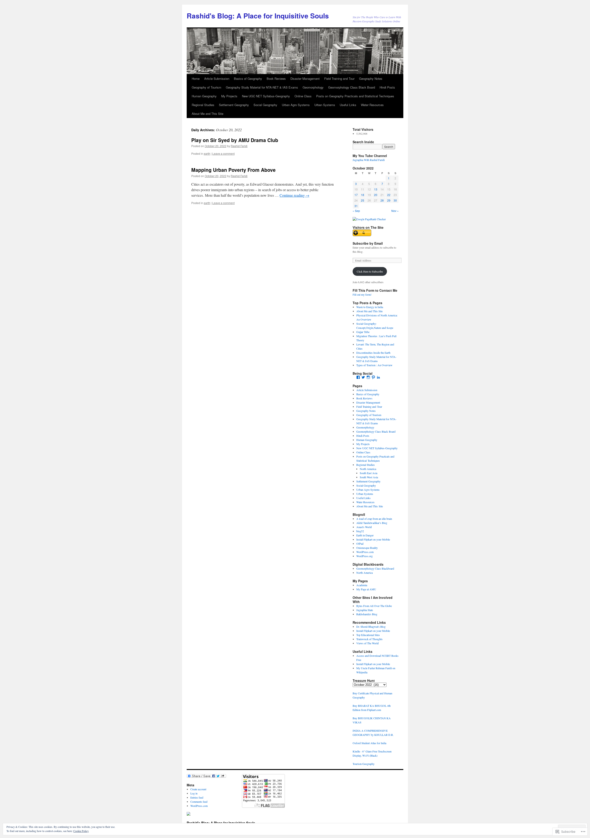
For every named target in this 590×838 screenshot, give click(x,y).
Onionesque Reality (367, 548)
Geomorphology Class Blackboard (375, 568)
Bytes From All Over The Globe (374, 606)
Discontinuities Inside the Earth (373, 352)
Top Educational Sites (368, 635)
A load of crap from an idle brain (374, 518)
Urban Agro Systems (296, 105)
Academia (361, 585)
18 (362, 195)
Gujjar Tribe (362, 332)
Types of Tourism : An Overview (374, 365)
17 (356, 195)
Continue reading (294, 195)
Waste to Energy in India (369, 307)
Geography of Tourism (206, 87)
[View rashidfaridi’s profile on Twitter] (363, 377)
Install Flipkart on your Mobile (373, 539)
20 (375, 195)
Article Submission (216, 78)
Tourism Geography (364, 764)
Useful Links (348, 105)
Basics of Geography (248, 78)
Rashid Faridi (239, 146)
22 (388, 195)
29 (388, 200)
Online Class (303, 96)
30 (395, 200)
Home (196, 78)
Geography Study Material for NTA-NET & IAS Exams (262, 87)
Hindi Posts (387, 87)
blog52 (360, 531)
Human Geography (204, 96)
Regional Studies (203, 105)
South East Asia (368, 473)
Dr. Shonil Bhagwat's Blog (371, 626)
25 (362, 200)
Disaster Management (305, 78)
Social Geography (265, 105)
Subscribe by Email (368, 243)
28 (382, 200)
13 (375, 189)
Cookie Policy (81, 831)
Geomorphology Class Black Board (351, 87)
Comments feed (198, 801)
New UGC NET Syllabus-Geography (266, 96)
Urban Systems (324, 105)
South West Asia (369, 477)
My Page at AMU (366, 589)
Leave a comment (223, 153)
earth (207, 153)
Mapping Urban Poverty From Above (233, 169)
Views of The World (367, 643)
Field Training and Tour (339, 78)
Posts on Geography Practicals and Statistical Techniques (355, 96)
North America (368, 469)
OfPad (359, 543)
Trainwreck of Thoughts (369, 639)
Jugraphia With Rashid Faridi (369, 160)
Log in (194, 793)
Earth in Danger (365, 535)
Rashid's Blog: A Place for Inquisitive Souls (258, 16)
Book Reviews (276, 78)
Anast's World (364, 527)
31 (356, 206)
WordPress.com (365, 552)
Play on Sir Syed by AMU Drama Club (234, 140)
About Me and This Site (207, 113)
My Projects (229, 96)
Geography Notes (370, 78)
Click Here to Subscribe (370, 271)
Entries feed (196, 797)
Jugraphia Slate (364, 610)
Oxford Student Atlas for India (369, 743)
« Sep (356, 211)
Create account (198, 789)
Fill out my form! (362, 294)
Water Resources (372, 105)
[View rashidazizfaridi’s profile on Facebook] (358, 377)
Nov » (395, 211)
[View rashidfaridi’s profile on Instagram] (368, 377)
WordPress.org (364, 556)
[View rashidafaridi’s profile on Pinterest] (373, 377)
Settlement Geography (234, 105)
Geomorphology (313, 87)
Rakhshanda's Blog (366, 614)
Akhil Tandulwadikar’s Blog (371, 523)
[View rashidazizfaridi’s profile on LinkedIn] (378, 377)
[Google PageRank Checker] (369, 219)
